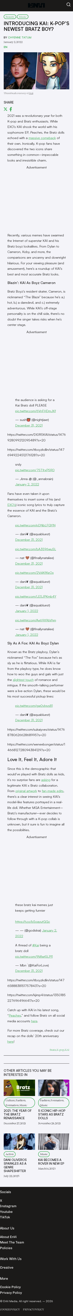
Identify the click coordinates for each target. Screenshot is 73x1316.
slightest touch (23, 680)
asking (45, 780)
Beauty (10, 17)
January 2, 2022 (27, 484)
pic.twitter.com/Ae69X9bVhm (35, 620)
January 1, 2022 (26, 611)
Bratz (53, 1050)
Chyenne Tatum (19, 37)
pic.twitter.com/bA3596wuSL (35, 549)
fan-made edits (52, 791)
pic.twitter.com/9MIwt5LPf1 (34, 956)
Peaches (15, 1015)
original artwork (26, 791)
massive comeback (42, 138)
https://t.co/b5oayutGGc (32, 921)
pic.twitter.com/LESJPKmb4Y (35, 596)
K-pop (60, 1050)
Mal (31, 93)
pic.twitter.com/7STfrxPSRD (35, 470)
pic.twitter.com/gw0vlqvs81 (34, 706)
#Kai (35, 945)
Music (22, 17)
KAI (67, 1050)
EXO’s (11, 505)
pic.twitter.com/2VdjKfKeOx (34, 573)
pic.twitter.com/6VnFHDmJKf (35, 411)
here (34, 1021)
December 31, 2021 (29, 425)
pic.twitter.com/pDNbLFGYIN (35, 525)
